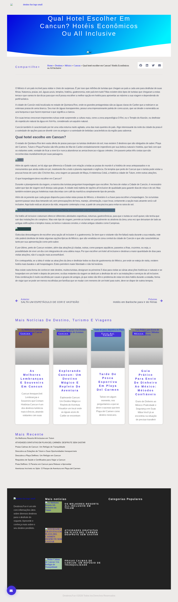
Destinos (59, 65)
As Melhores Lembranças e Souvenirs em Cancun (32, 378)
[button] (141, 65)
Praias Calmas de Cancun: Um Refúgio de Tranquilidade (40, 447)
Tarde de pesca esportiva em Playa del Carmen (108, 382)
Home (50, 65)
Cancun (77, 65)
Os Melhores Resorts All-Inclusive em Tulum (34, 438)
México (68, 65)
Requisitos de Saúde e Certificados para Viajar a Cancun (40, 460)
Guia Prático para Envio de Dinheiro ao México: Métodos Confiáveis (145, 382)
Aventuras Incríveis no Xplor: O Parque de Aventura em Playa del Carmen (47, 468)
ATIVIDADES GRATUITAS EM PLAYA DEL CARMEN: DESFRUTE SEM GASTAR (50, 442)
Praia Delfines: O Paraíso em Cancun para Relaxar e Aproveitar (43, 464)
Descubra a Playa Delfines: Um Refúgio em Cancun (38, 455)
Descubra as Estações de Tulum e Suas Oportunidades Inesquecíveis (46, 451)
